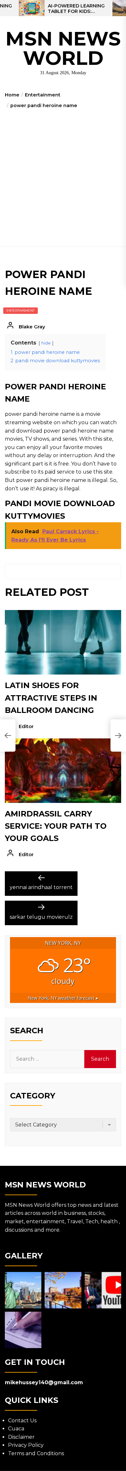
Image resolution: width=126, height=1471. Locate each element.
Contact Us (22, 1420)
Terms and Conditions (36, 1453)
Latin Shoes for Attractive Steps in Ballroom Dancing (51, 698)
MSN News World (63, 48)
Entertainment (20, 310)
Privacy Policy (26, 1445)
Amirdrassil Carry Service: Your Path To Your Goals (56, 826)
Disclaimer (21, 1437)
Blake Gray (32, 327)
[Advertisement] (63, 175)
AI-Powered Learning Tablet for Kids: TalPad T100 (76, 8)
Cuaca (16, 1429)
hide (46, 343)
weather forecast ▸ (63, 998)
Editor (26, 726)
